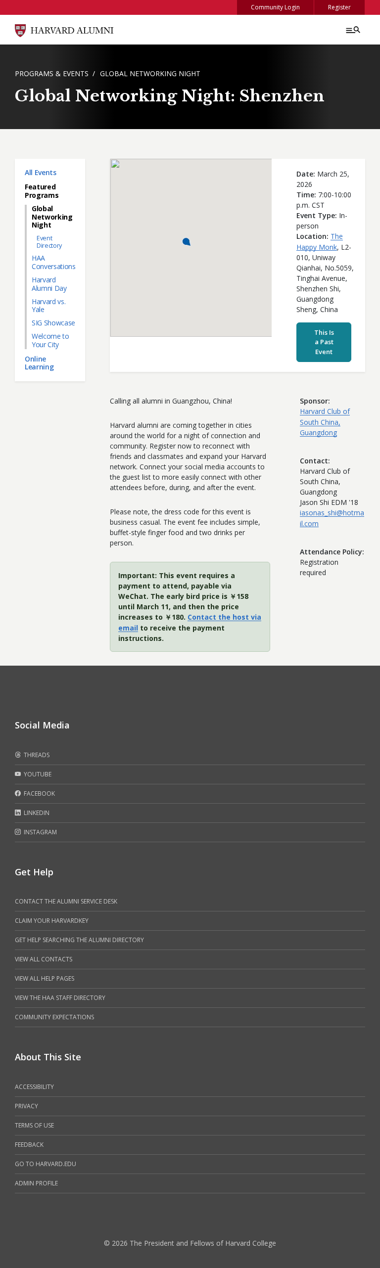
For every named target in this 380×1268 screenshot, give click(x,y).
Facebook (38, 793)
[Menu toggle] (352, 30)
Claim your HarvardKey (52, 920)
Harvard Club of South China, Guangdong (325, 422)
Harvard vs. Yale (48, 306)
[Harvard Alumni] (64, 29)
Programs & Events (52, 73)
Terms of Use (34, 1125)
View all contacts (43, 959)
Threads (35, 755)
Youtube (36, 774)
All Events (40, 172)
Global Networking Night (150, 73)
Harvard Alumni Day (49, 284)
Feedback (29, 1144)
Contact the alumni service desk (66, 901)
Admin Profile (36, 1183)
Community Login (275, 7)
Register (339, 7)
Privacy (26, 1106)
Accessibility (34, 1087)
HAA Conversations (53, 262)
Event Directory (49, 242)
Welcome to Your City (50, 340)
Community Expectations (54, 1017)
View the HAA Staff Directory (60, 998)
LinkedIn (35, 813)
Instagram (39, 832)
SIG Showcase (53, 322)
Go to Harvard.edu (45, 1164)
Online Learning (39, 363)
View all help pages (44, 978)
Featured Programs (41, 191)
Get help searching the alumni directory (79, 940)
